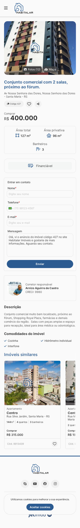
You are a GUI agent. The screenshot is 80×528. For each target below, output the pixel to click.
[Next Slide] (73, 48)
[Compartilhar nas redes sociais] (38, 103)
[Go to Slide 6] (39, 400)
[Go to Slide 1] (25, 400)
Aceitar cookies (40, 507)
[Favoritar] (29, 103)
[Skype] (25, 484)
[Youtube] (35, 484)
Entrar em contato (19, 182)
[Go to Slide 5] (36, 400)
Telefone (14, 202)
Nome (12, 188)
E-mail (12, 216)
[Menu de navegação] (6, 8)
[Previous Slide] (7, 48)
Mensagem (15, 231)
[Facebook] (45, 484)
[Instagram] (55, 484)
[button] (40, 48)
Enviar (40, 264)
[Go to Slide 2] (28, 400)
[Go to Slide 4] (34, 400)
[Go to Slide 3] (31, 400)
